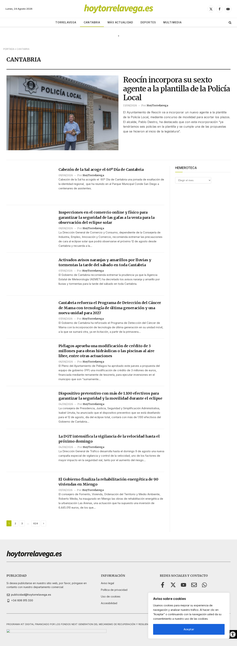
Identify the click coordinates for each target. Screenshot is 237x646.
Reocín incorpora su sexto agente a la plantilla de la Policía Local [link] (176, 88)
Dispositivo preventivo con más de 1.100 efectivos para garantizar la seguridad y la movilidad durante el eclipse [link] (110, 396)
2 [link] (15, 523)
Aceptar (189, 629)
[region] (189, 616)
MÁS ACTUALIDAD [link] (120, 22)
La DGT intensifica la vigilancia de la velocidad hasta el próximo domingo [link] (109, 439)
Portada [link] (8, 49)
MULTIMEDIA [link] (172, 22)
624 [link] (35, 523)
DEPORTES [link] (148, 22)
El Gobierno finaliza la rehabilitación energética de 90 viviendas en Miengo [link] (108, 481)
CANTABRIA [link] (92, 22)
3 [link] (22, 523)
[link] (232, 634)
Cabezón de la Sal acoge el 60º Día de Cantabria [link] (101, 169)
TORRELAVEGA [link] (65, 22)
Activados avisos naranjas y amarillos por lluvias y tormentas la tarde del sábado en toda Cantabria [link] (105, 262)
